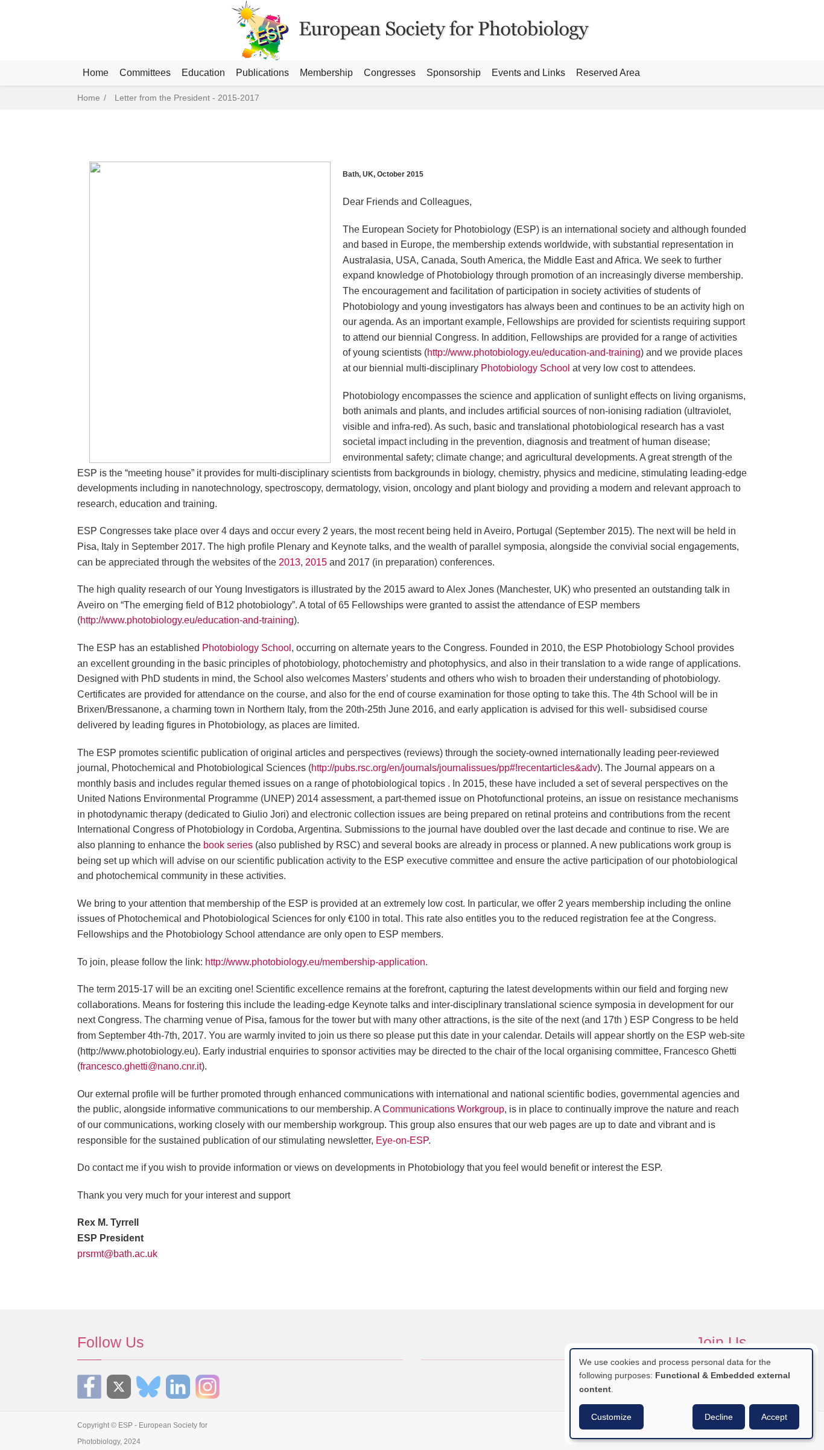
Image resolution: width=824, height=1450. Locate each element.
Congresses (390, 73)
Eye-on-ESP (402, 1140)
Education (203, 73)
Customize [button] (611, 1417)
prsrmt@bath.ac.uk (117, 1254)
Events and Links (528, 73)
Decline (719, 1417)
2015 (316, 562)
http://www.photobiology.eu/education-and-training (534, 352)
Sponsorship (453, 73)
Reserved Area (608, 73)
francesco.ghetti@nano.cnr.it (140, 1066)
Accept (774, 1417)
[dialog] (691, 1393)
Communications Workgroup (443, 1109)
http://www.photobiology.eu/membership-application (315, 962)
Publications (262, 73)
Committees (145, 73)
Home (96, 73)
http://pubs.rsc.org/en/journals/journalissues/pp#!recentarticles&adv (454, 768)
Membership (326, 73)
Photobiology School (525, 368)
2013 (289, 562)
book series (228, 845)
